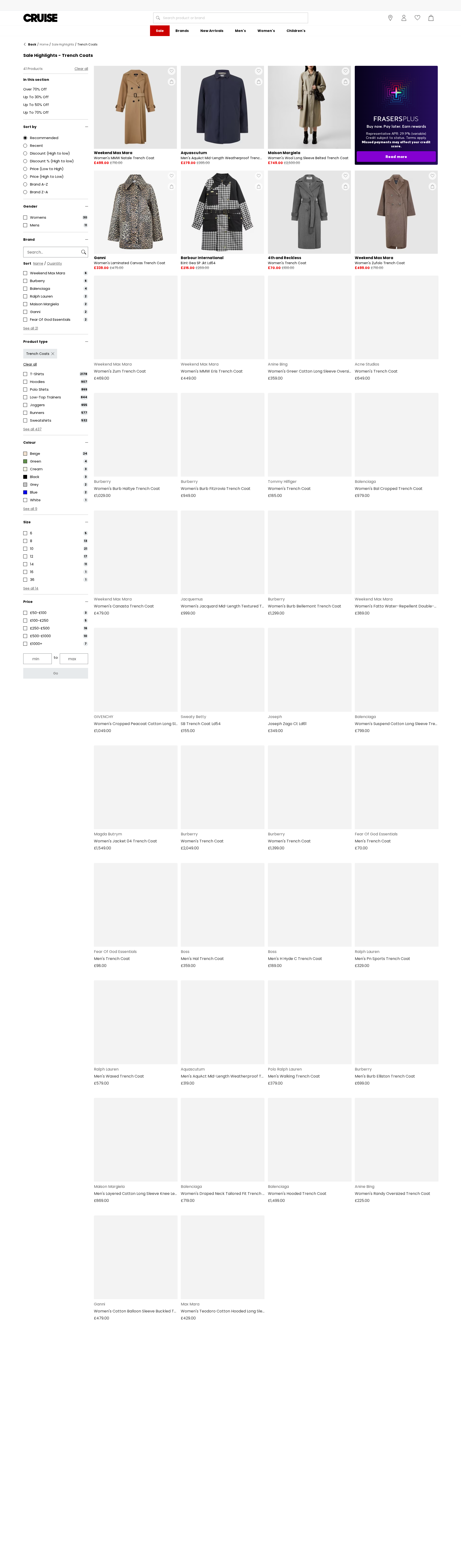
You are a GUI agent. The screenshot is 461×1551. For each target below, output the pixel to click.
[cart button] (431, 18)
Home (44, 44)
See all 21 (30, 328)
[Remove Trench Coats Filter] (52, 353)
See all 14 (30, 588)
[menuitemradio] (55, 138)
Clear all (81, 69)
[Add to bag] (171, 81)
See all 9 (30, 509)
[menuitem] (160, 30)
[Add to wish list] (171, 71)
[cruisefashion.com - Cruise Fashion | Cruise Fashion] (40, 18)
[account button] (404, 18)
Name (38, 263)
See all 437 (32, 429)
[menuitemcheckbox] (55, 217)
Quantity (54, 263)
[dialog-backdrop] (396, 115)
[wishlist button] (417, 18)
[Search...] (158, 18)
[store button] (390, 18)
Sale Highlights (63, 44)
